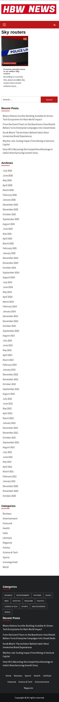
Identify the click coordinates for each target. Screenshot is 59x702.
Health (6, 528)
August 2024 (9, 277)
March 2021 (8, 471)
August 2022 (9, 393)
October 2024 (9, 267)
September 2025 (11, 219)
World (6, 567)
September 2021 (11, 442)
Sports (6, 557)
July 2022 (7, 398)
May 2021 (7, 461)
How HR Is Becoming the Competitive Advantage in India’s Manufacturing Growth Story (28, 151)
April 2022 (7, 413)
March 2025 (8, 243)
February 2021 (10, 476)
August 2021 (9, 447)
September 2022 (11, 389)
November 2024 (10, 262)
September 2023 (11, 330)
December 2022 (10, 374)
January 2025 (9, 253)
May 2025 (7, 233)
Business (7, 513)
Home (8, 675)
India (5, 533)
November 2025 (10, 209)
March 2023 (8, 359)
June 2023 (8, 345)
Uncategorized (10, 562)
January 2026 (9, 199)
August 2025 (9, 224)
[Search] (54, 25)
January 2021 (9, 481)
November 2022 (10, 379)
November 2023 (10, 321)
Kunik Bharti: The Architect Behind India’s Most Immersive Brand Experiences (26, 134)
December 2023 (10, 316)
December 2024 (10, 257)
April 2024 (7, 296)
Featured (7, 523)
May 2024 (7, 292)
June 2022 (8, 403)
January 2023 (9, 369)
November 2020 (10, 490)
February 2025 (10, 248)
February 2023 (10, 364)
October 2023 (9, 325)
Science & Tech (10, 63)
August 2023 (9, 335)
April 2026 (7, 185)
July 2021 (7, 452)
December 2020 (10, 486)
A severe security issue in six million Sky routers (14, 71)
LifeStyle (7, 537)
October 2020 (9, 495)
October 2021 (9, 437)
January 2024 (9, 311)
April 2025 (7, 238)
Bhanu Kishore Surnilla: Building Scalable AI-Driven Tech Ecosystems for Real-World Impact (28, 117)
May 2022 (7, 408)
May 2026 (7, 180)
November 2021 (10, 432)
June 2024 (8, 287)
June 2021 (8, 457)
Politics (6, 547)
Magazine (7, 542)
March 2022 (8, 418)
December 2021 (10, 427)
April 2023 (7, 355)
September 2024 (11, 272)
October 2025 (9, 214)
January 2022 (9, 422)
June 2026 (8, 175)
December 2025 (10, 204)
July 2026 (7, 170)
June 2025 (8, 228)
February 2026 (10, 194)
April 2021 (7, 466)
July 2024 (7, 282)
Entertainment (10, 518)
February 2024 (10, 306)
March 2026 (8, 190)
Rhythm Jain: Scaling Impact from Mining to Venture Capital (28, 142)
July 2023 (7, 340)
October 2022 (9, 384)
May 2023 (7, 350)
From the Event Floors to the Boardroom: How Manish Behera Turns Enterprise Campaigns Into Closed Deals (29, 126)
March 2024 (8, 301)
